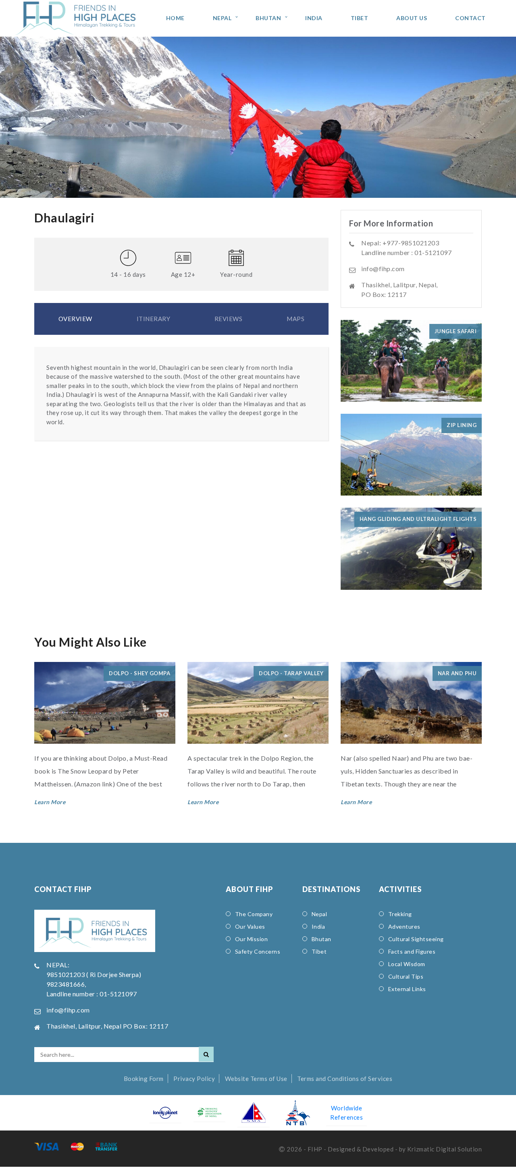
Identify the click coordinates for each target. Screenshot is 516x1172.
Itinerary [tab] (154, 318)
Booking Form (144, 1078)
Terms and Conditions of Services (344, 1078)
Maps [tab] (295, 318)
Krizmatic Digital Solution (444, 1149)
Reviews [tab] (228, 318)
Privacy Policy (194, 1078)
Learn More (49, 802)
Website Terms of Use (256, 1078)
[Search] (206, 1054)
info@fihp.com (383, 268)
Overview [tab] (75, 318)
